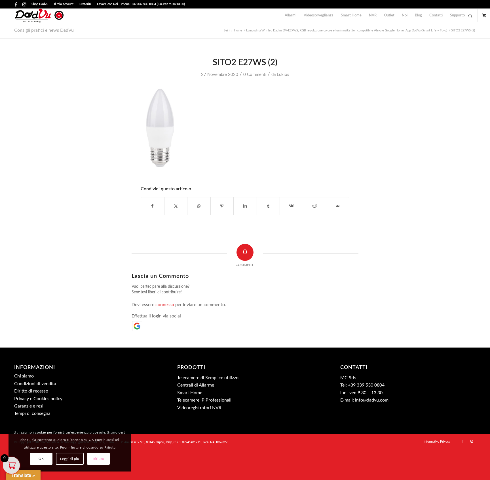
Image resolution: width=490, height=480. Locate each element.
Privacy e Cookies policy (38, 398)
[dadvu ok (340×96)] (39, 15)
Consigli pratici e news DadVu (44, 30)
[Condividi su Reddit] (314, 206)
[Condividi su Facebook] (152, 206)
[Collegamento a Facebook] (16, 4)
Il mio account (63, 4)
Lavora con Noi (107, 4)
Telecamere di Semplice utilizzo (207, 378)
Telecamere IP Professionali (204, 400)
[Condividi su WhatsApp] (198, 206)
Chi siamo (24, 376)
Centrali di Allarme (195, 385)
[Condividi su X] (175, 206)
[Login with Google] (137, 326)
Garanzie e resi (28, 406)
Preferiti (85, 4)
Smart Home (189, 393)
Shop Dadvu (39, 4)
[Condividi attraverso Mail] (337, 206)
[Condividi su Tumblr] (268, 206)
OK (41, 458)
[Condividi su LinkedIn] (245, 206)
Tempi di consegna (32, 413)
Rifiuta (98, 458)
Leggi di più (69, 458)
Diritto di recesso (31, 391)
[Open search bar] (470, 16)
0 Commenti (254, 74)
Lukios (283, 74)
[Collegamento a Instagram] (24, 4)
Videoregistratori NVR (199, 408)
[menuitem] (40, 4)
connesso (164, 304)
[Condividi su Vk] (291, 206)
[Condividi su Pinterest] (222, 206)
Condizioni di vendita (35, 383)
